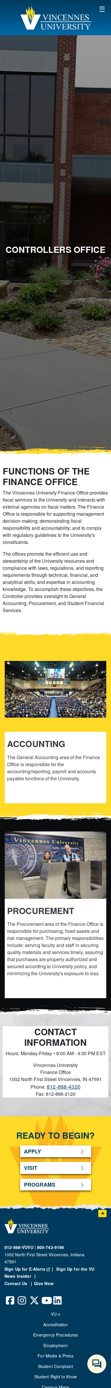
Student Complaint (55, 1366)
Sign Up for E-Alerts (29, 1269)
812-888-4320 (64, 1086)
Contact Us (16, 1283)
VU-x (55, 1314)
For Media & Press (55, 1356)
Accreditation (55, 1324)
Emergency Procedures (55, 1335)
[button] (55, 17)
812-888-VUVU (18, 1247)
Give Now (44, 1283)
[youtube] (45, 1296)
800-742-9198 (50, 1247)
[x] (34, 1296)
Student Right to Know (55, 1376)
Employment (55, 1345)
